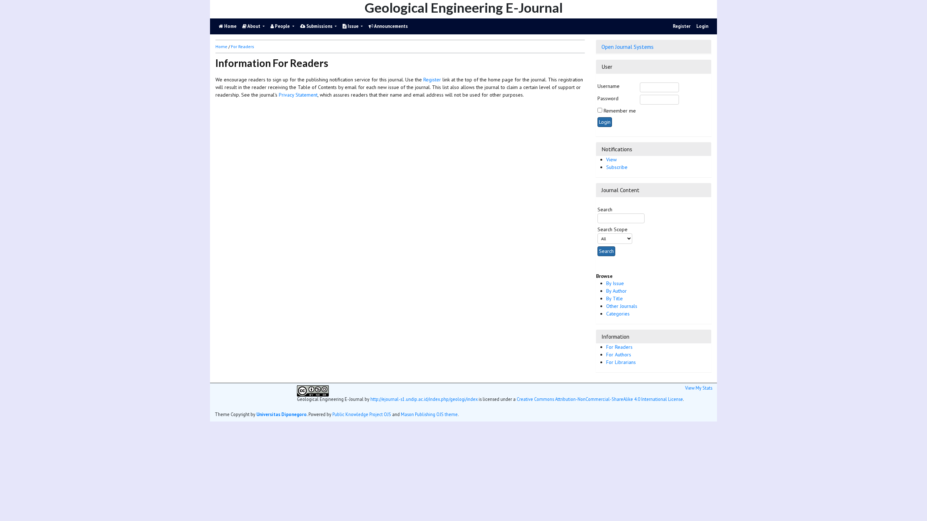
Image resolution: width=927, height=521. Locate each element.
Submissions (319, 26)
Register (682, 26)
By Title (614, 298)
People (282, 26)
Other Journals (621, 306)
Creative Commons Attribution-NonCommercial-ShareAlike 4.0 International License (600, 399)
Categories (618, 313)
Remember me (620, 110)
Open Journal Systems (627, 46)
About (254, 26)
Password (607, 98)
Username (608, 86)
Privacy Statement (298, 95)
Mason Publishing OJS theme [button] (429, 414)
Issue (353, 26)
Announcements (390, 26)
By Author (616, 291)
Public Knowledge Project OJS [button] (361, 414)
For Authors (618, 354)
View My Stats (698, 388)
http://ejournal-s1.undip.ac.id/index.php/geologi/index (424, 399)
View (611, 159)
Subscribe (617, 167)
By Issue (615, 283)
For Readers (619, 347)
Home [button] (221, 46)
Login (702, 26)
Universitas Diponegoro (281, 414)
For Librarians (621, 362)
